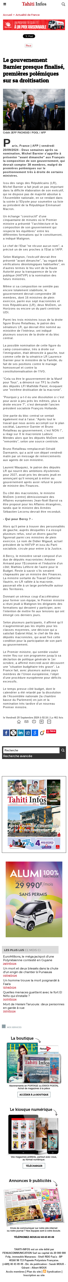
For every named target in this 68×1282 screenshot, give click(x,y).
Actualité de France (28, 14)
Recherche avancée (17, 756)
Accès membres (15, 1271)
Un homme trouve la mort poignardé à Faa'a (31, 982)
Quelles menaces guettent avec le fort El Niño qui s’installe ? (32, 994)
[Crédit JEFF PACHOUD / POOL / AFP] (34, 90)
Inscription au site (34, 1275)
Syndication (54, 1271)
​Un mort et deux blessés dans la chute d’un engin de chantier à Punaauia (30, 970)
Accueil (7, 14)
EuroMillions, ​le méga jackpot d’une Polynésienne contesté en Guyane (28, 958)
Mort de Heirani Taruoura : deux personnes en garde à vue (33, 1006)
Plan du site (34, 1271)
